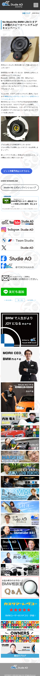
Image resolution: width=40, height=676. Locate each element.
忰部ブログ (26, 13)
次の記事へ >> (31, 300)
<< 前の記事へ (8, 300)
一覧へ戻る (20, 300)
